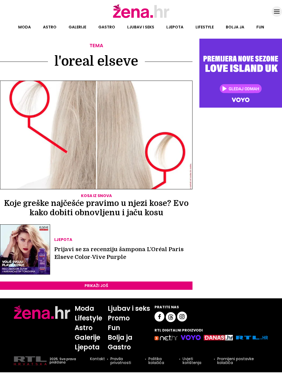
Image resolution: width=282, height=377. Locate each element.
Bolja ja (235, 27)
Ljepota (174, 27)
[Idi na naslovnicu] (141, 17)
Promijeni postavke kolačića (235, 361)
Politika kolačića (156, 361)
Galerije (77, 27)
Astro (49, 27)
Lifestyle (205, 27)
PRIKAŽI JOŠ (96, 285)
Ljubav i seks (140, 27)
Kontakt (97, 359)
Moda (24, 27)
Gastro (106, 27)
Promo (119, 318)
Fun (260, 27)
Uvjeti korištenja (192, 361)
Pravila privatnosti (120, 361)
